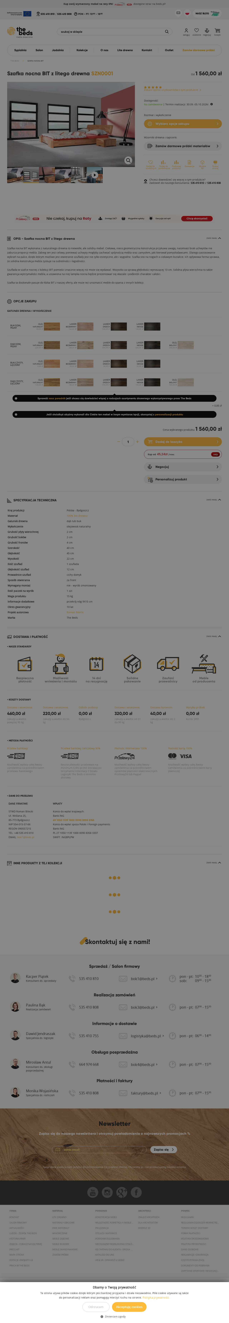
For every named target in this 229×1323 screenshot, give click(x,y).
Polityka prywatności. (156, 1297)
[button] (114, 1316)
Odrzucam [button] (95, 1307)
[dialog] (114, 661)
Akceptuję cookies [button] (129, 1307)
